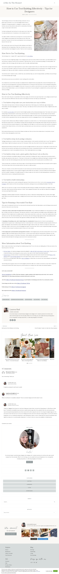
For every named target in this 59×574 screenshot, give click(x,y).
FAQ (6, 563)
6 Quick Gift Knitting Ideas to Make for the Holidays (42, 360)
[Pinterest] (35, 562)
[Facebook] (33, 562)
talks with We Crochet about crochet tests (39, 251)
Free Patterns (8, 555)
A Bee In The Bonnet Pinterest (19, 290)
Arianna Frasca (7, 254)
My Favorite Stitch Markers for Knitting (10, 327)
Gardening (29, 484)
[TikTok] (36, 562)
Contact (7, 561)
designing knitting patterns (17, 299)
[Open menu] (54, 3)
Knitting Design (33, 14)
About (6, 549)
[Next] (52, 350)
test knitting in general (15, 256)
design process (6, 299)
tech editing (29, 56)
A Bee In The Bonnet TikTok (23, 283)
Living (29, 487)
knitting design (28, 299)
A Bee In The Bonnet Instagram (18, 287)
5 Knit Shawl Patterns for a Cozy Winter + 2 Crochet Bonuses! (12, 360)
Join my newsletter (6, 274)
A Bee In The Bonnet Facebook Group (15, 279)
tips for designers (25, 258)
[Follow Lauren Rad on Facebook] (10, 320)
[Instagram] (31, 562)
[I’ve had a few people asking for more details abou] (35, 533)
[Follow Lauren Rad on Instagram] (13, 320)
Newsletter (7, 551)
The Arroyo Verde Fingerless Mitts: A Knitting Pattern (27, 360)
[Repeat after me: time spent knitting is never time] (25, 533)
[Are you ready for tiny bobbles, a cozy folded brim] (53, 533)
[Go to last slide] (6, 350)
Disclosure (7, 566)
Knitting (29, 481)
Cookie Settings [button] (49, 571)
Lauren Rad (15, 309)
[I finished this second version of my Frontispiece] (44, 533)
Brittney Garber (7, 251)
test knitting (44, 299)
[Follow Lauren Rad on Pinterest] (15, 320)
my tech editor (11, 112)
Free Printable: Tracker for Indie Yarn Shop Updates (46, 327)
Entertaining (29, 490)
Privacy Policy (8, 565)
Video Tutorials (8, 553)
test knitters (37, 299)
